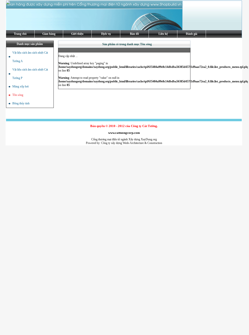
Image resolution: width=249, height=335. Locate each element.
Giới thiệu (77, 34)
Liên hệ (163, 34)
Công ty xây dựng (111, 143)
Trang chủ (20, 34)
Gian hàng (48, 34)
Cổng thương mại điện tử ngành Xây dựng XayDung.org (124, 139)
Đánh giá (191, 34)
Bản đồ (134, 34)
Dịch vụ (106, 34)
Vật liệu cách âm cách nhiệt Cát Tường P (30, 74)
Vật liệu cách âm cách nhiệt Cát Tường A (30, 57)
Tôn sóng (17, 95)
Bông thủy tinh (21, 103)
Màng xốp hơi (20, 86)
